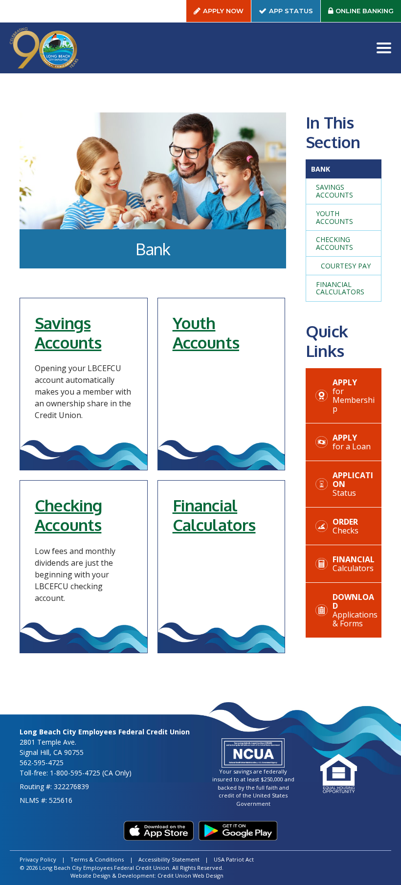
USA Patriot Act (234, 859)
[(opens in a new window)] (159, 831)
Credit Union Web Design (190, 875)
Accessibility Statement (169, 859)
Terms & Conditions (97, 859)
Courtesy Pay (346, 265)
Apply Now (223, 11)
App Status (294, 13)
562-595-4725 (42, 762)
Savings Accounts (68, 332)
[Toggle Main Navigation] (384, 48)
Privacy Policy (38, 859)
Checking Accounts (68, 515)
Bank (320, 169)
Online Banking (368, 13)
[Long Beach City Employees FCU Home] (44, 47)
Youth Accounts (206, 332)
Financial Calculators (214, 515)
